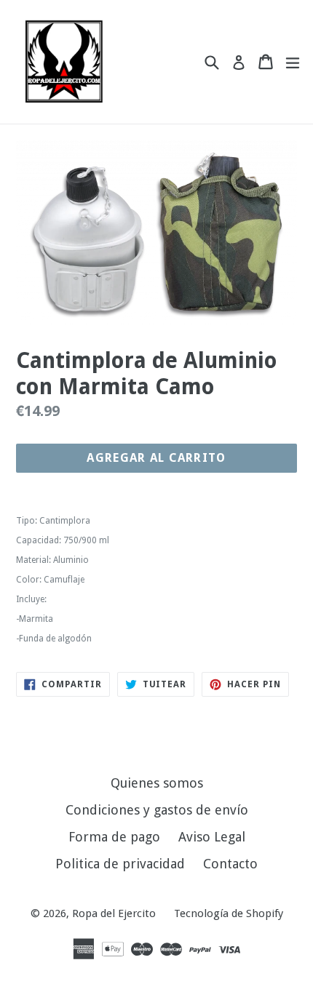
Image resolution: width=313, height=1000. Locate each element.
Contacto (230, 863)
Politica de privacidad (120, 863)
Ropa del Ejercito (114, 913)
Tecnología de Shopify (228, 913)
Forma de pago (114, 836)
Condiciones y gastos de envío (157, 809)
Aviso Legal (211, 836)
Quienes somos (157, 783)
